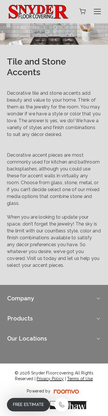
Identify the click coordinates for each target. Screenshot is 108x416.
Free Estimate (28, 404)
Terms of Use (80, 378)
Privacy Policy (50, 378)
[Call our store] (61, 404)
